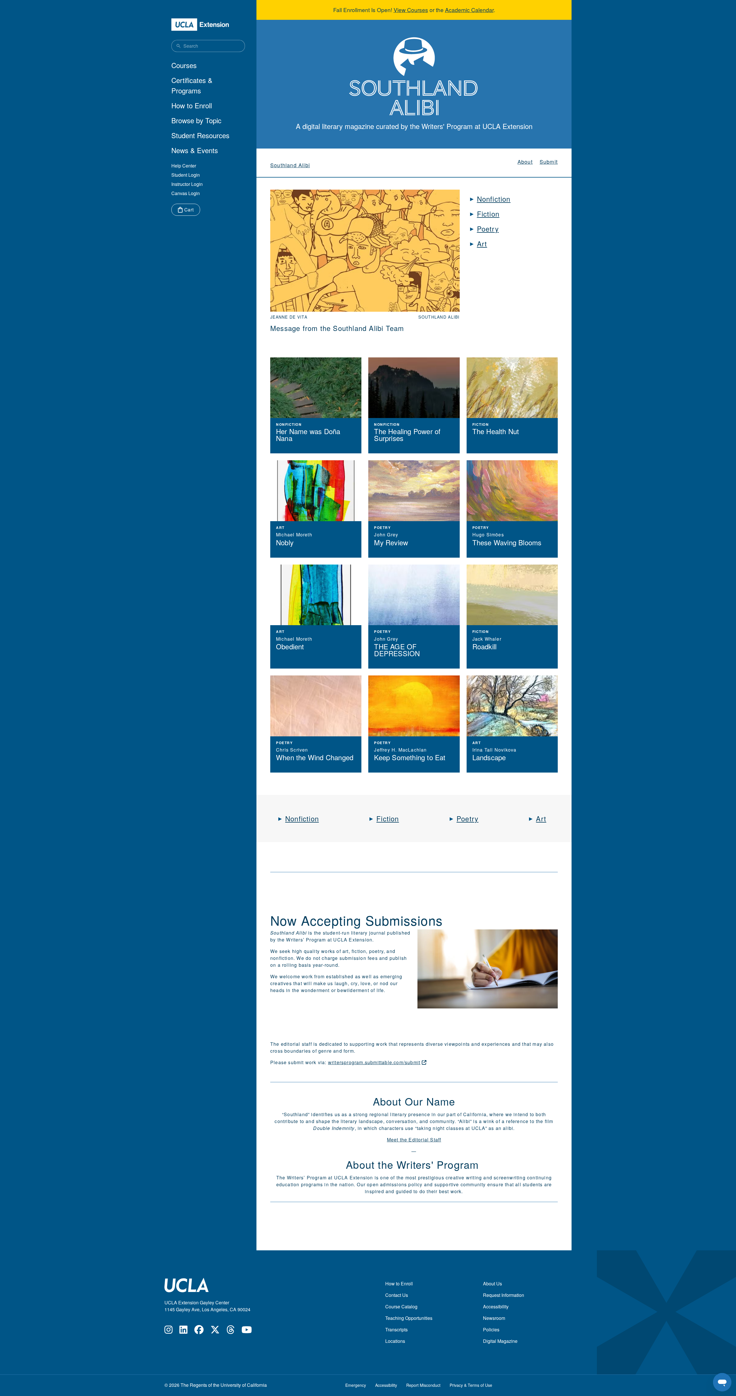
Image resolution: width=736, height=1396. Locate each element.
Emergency (355, 1385)
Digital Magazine (500, 1341)
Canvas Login (185, 193)
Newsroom (494, 1318)
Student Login (185, 175)
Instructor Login (187, 184)
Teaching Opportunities (408, 1318)
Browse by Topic (196, 120)
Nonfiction (494, 199)
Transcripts (396, 1329)
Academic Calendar (469, 10)
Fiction (488, 214)
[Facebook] (199, 1331)
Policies (491, 1329)
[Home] (200, 24)
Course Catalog (401, 1306)
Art (482, 243)
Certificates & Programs (191, 85)
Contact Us (396, 1295)
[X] (215, 1331)
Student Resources (200, 135)
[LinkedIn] (183, 1331)
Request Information (503, 1295)
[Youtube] (246, 1331)
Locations (395, 1341)
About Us (492, 1283)
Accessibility (496, 1306)
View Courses (411, 10)
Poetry (488, 229)
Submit (549, 161)
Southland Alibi (290, 165)
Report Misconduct (423, 1385)
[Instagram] (168, 1331)
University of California (244, 1385)
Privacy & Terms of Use (471, 1385)
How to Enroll (191, 105)
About (525, 161)
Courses (184, 65)
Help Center (183, 165)
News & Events (194, 150)
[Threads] (231, 1331)
